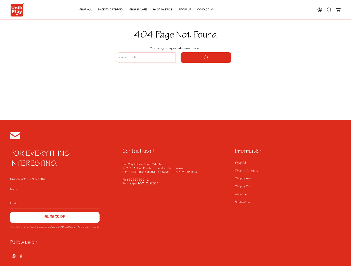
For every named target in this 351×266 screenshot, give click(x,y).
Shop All (240, 163)
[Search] (206, 57)
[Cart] (338, 9)
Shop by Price (243, 186)
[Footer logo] (15, 136)
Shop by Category (246, 170)
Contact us (242, 202)
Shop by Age (243, 178)
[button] (110, 10)
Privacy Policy (67, 227)
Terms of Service (85, 227)
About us (241, 194)
